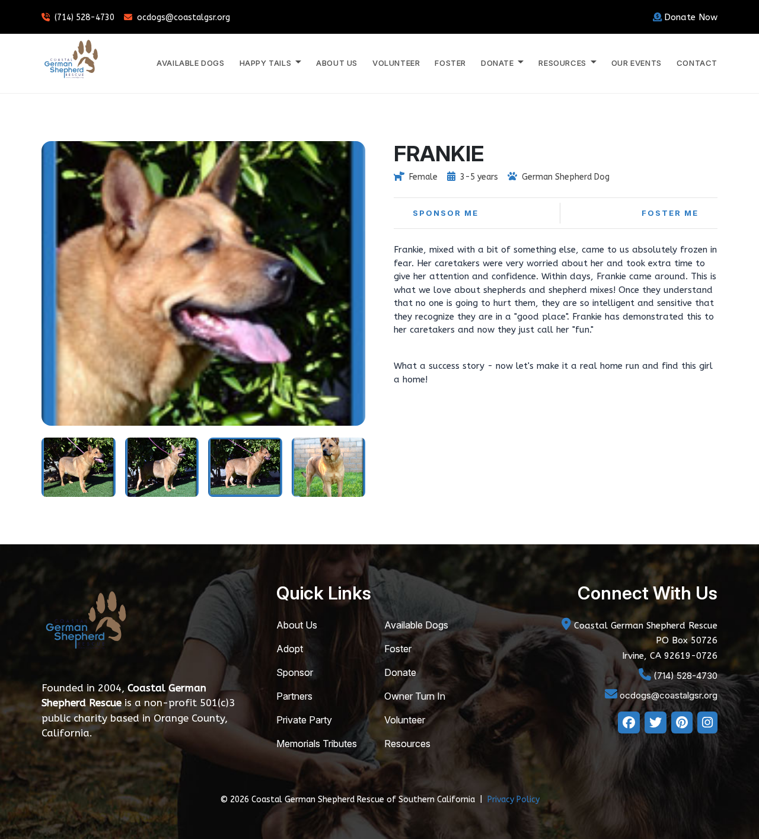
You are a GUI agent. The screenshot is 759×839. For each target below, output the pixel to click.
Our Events (636, 63)
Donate (400, 672)
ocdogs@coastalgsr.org (183, 17)
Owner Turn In (414, 696)
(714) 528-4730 (84, 17)
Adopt (289, 649)
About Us (337, 63)
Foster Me (670, 213)
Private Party (304, 720)
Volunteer (396, 63)
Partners (294, 696)
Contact (697, 63)
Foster (450, 63)
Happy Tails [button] (267, 63)
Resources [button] (563, 63)
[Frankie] (79, 466)
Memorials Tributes (316, 743)
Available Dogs (190, 63)
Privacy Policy (513, 800)
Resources (407, 743)
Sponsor (294, 672)
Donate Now (690, 17)
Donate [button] (498, 63)
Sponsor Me (446, 213)
